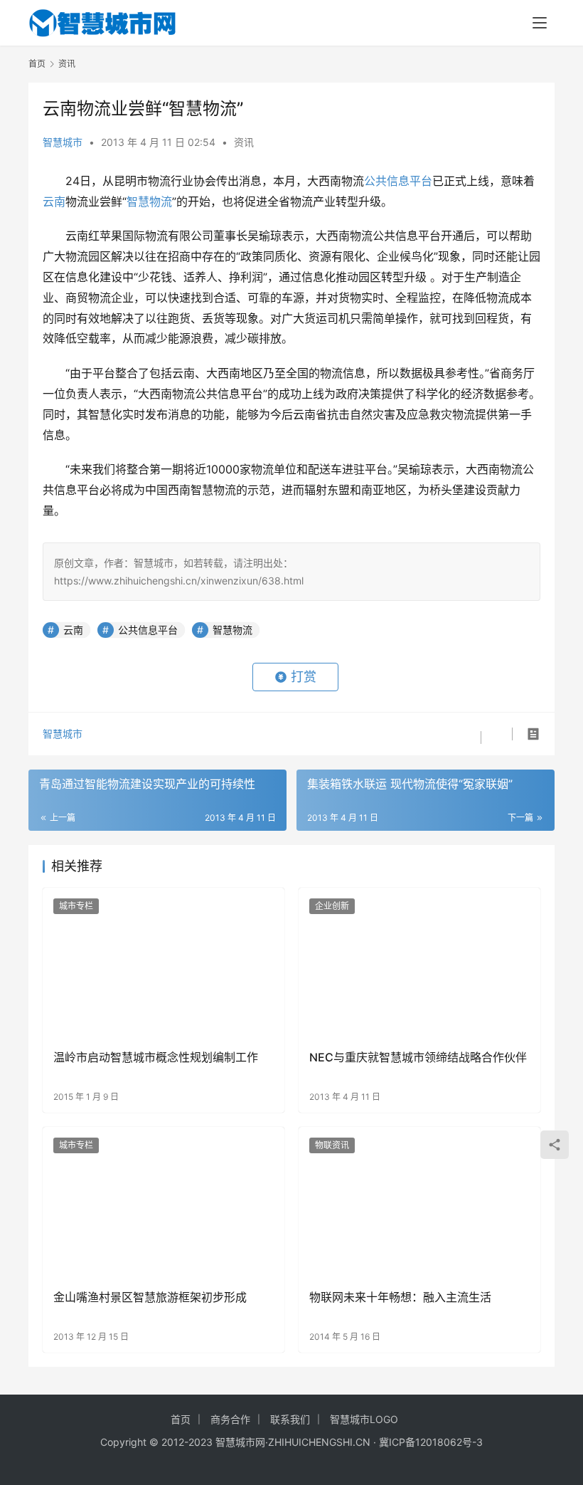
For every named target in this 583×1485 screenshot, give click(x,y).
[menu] (540, 23)
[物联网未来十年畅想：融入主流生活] (419, 1203)
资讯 (244, 142)
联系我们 (290, 1419)
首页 (37, 63)
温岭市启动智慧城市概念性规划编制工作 (155, 1057)
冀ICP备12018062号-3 (431, 1442)
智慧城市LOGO (364, 1419)
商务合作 (230, 1419)
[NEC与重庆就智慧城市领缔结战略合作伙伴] (419, 963)
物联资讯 (332, 1145)
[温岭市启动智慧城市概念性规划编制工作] (163, 963)
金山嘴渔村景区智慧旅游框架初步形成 (150, 1297)
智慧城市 (62, 142)
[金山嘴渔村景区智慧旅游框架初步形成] (163, 1203)
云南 (54, 201)
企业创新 (332, 906)
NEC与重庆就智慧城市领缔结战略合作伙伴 (418, 1057)
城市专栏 (76, 906)
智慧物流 (149, 201)
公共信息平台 (398, 181)
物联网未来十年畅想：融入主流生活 (400, 1297)
